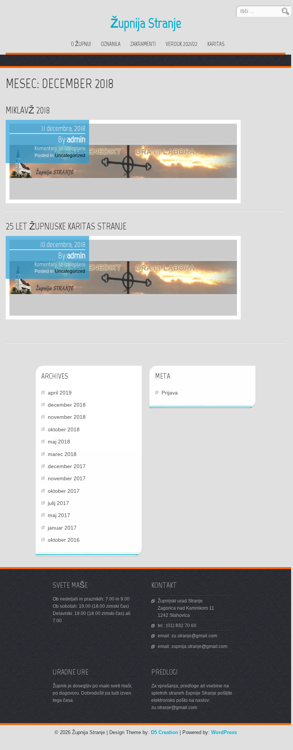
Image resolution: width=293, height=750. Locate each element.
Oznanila (111, 44)
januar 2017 (62, 528)
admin (76, 139)
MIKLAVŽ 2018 (28, 110)
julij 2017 (58, 503)
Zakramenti (143, 44)
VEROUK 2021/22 (181, 44)
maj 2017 (59, 515)
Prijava (169, 393)
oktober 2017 (64, 491)
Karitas (215, 44)
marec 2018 (62, 454)
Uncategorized (70, 155)
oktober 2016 (64, 540)
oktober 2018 (64, 429)
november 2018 (67, 417)
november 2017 (67, 478)
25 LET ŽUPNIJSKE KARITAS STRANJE (66, 226)
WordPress (224, 732)
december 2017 (67, 466)
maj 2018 (59, 442)
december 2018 (67, 405)
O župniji (81, 44)
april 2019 (60, 393)
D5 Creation (164, 732)
